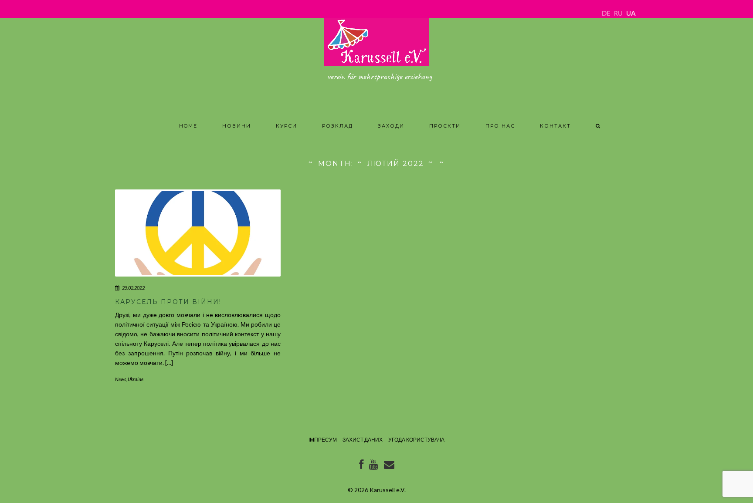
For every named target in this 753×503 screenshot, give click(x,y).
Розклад (337, 126)
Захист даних (363, 439)
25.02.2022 (133, 287)
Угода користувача (416, 439)
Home (188, 126)
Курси (286, 126)
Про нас (500, 126)
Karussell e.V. (388, 489)
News (120, 379)
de (606, 13)
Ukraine (135, 379)
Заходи (391, 126)
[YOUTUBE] (373, 466)
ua (631, 13)
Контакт (555, 126)
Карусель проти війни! (168, 302)
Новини (236, 126)
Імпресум (323, 439)
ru (618, 13)
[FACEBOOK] (361, 466)
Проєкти (445, 126)
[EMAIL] (389, 466)
